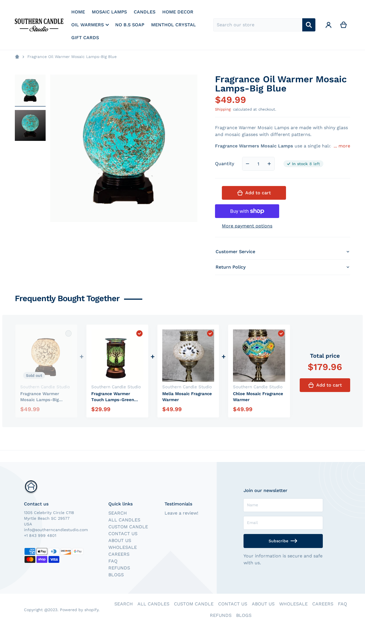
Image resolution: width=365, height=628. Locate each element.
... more (342, 146)
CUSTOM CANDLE (128, 526)
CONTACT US (122, 533)
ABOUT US (119, 540)
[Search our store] (308, 24)
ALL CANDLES (124, 520)
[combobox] (257, 24)
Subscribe (278, 541)
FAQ (112, 561)
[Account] (328, 25)
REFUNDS (119, 568)
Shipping (223, 109)
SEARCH (117, 513)
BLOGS (116, 574)
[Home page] (17, 57)
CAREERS (118, 554)
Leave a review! (181, 513)
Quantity (224, 163)
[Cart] (343, 25)
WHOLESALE (122, 547)
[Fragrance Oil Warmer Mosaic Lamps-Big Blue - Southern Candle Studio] (30, 90)
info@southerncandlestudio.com (56, 529)
